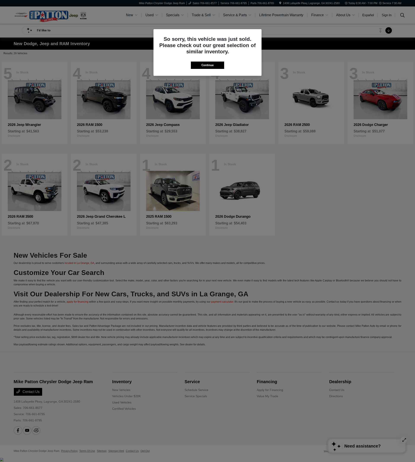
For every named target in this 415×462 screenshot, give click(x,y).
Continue (207, 65)
